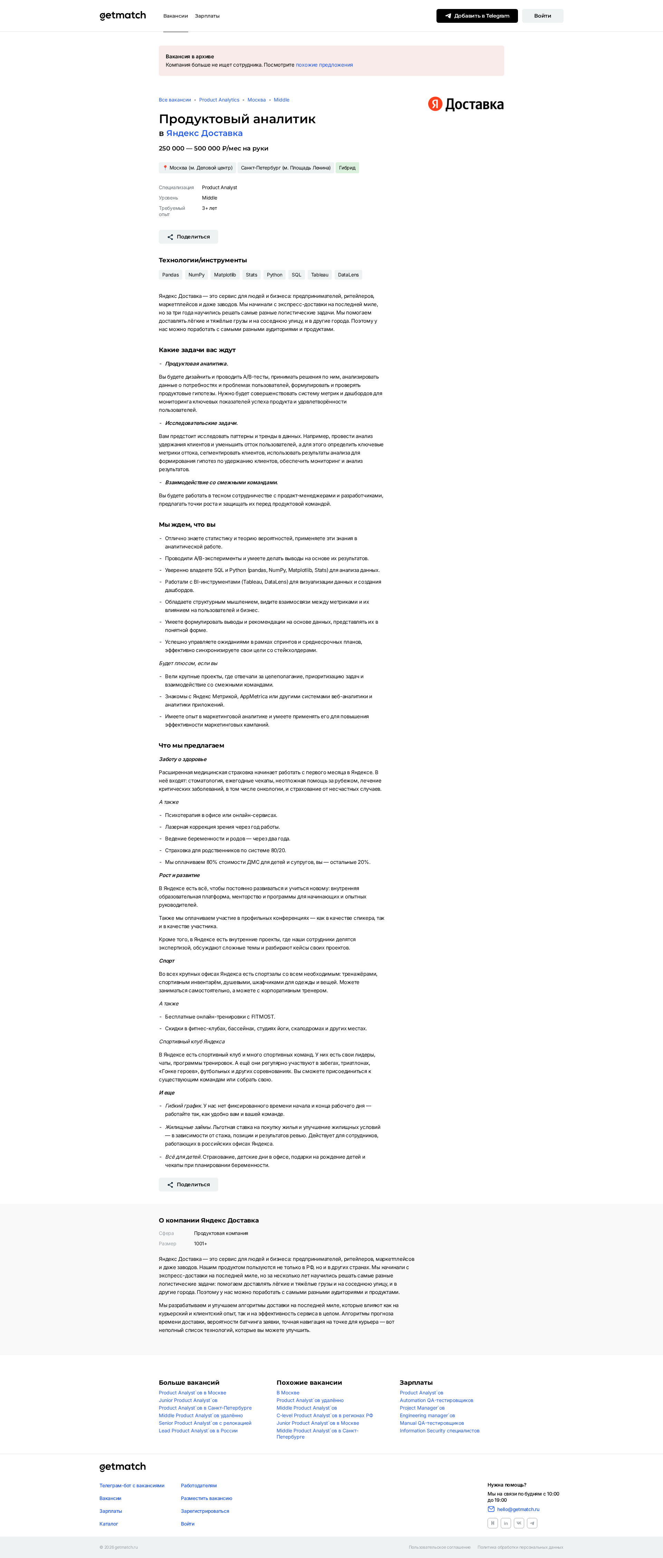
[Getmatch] (122, 16)
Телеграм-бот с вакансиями (131, 1485)
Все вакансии (175, 100)
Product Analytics (219, 100)
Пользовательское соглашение (440, 1547)
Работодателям (199, 1485)
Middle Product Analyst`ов (307, 1408)
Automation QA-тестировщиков (436, 1400)
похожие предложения (324, 64)
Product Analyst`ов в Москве (192, 1392)
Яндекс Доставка (204, 133)
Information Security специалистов (440, 1430)
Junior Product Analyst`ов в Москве (318, 1423)
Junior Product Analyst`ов (188, 1400)
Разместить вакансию (206, 1498)
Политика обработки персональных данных (521, 1547)
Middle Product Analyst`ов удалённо (201, 1415)
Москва (257, 100)
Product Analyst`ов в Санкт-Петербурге (205, 1408)
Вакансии (175, 16)
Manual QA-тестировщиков (432, 1423)
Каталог (108, 1524)
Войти (542, 15)
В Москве (288, 1392)
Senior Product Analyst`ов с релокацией (205, 1423)
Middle (281, 100)
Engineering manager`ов (427, 1415)
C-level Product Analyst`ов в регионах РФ (325, 1415)
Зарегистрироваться (205, 1511)
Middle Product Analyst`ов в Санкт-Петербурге (317, 1434)
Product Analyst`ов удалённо (310, 1400)
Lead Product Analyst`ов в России (198, 1430)
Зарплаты (207, 16)
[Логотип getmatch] (122, 1467)
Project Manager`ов (422, 1408)
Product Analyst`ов (421, 1392)
